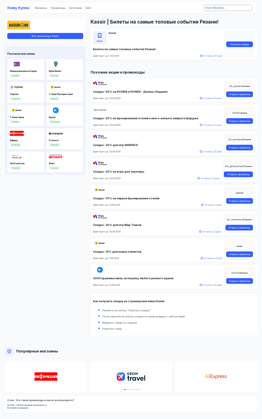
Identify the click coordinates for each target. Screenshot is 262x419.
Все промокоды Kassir (45, 36)
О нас (10, 400)
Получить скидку (239, 44)
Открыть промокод (239, 94)
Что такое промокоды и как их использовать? (45, 400)
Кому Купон (18, 8)
